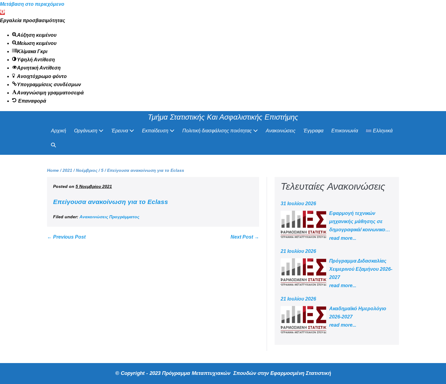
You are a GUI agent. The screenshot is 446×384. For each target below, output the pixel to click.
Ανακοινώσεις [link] (281, 130)
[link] (2, 12)
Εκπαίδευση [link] (156, 130)
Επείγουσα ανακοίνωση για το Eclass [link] (110, 201)
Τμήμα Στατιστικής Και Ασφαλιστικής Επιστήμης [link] (223, 117)
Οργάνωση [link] (86, 130)
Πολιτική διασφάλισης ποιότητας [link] (217, 130)
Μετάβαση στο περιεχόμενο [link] (32, 4)
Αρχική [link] (58, 130)
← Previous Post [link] (66, 237)
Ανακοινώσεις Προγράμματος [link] (109, 216)
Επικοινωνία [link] (344, 130)
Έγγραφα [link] (313, 130)
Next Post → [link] (245, 237)
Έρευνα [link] (120, 130)
